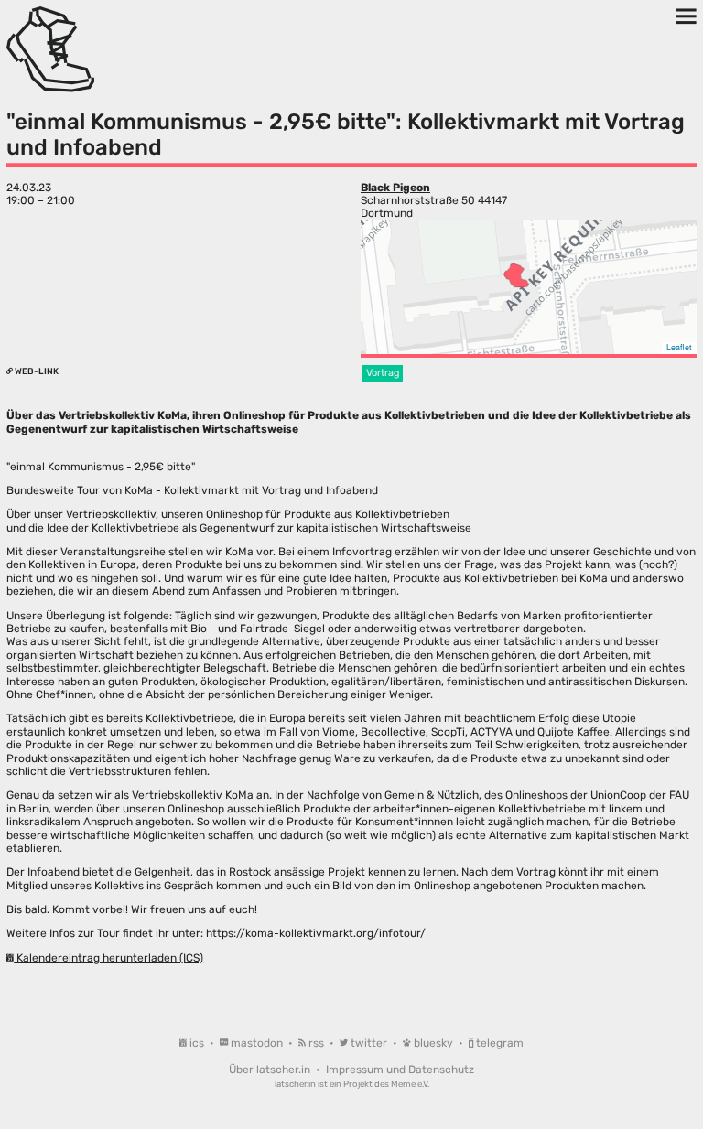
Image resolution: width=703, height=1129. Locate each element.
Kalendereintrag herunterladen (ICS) (108, 958)
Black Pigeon (395, 187)
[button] (516, 275)
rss (316, 1043)
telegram (498, 1043)
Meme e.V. (410, 1084)
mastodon (257, 1043)
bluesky (433, 1043)
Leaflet (679, 347)
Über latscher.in (271, 1069)
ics (197, 1043)
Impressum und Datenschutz (400, 1069)
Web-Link (36, 371)
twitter (369, 1043)
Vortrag (382, 373)
